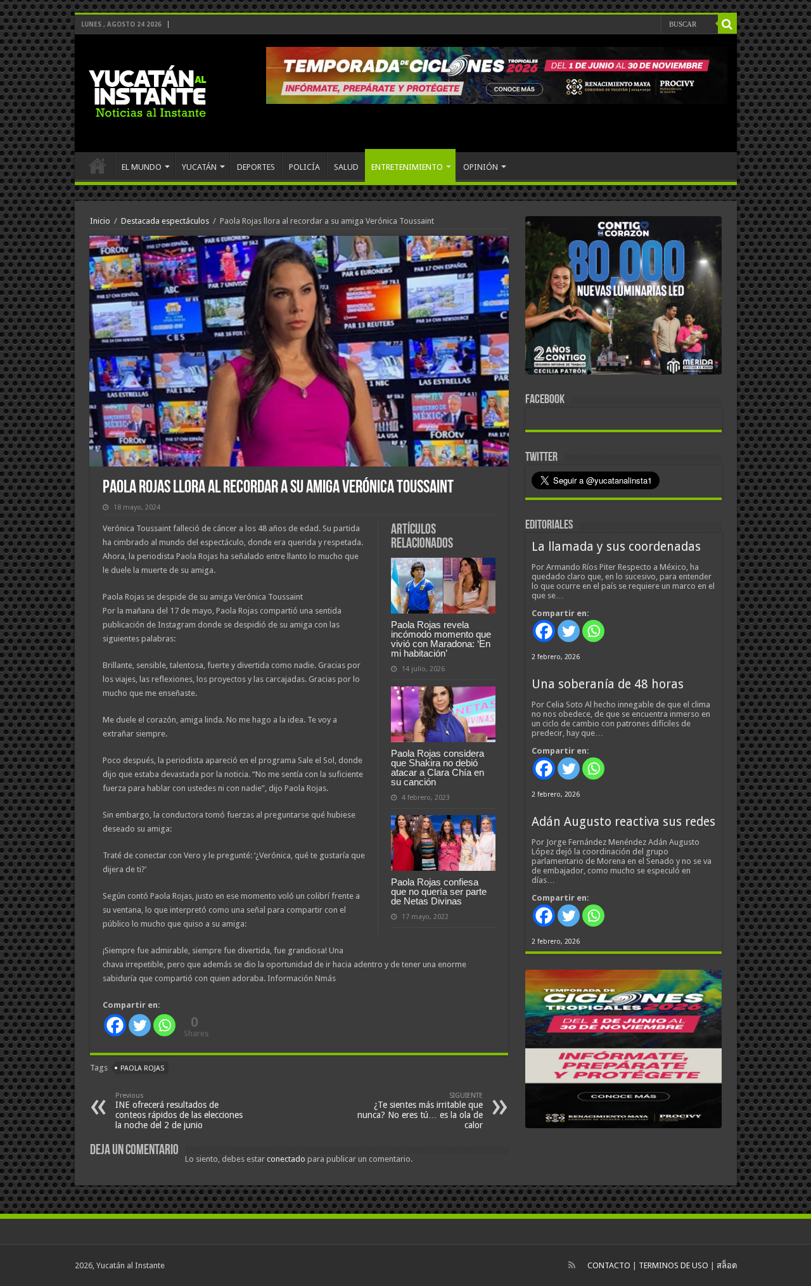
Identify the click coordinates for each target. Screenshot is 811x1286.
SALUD (346, 167)
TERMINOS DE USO (673, 1265)
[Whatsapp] (164, 1025)
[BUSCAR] (727, 24)
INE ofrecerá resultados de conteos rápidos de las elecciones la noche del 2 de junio (179, 1110)
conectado (286, 1159)
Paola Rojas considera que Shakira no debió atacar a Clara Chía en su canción (437, 767)
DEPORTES (256, 167)
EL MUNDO (142, 167)
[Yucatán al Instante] (147, 90)
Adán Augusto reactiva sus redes (623, 821)
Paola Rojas (142, 1068)
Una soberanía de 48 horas (608, 684)
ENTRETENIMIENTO (407, 167)
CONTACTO (608, 1265)
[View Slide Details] (623, 298)
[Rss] (572, 1265)
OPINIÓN (480, 167)
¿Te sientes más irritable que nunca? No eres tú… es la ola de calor (420, 1110)
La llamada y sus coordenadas (616, 546)
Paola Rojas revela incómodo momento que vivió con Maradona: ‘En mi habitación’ (441, 639)
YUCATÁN (199, 167)
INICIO (97, 165)
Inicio (100, 221)
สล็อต (727, 1265)
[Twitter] (140, 1025)
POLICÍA (304, 167)
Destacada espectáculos (165, 221)
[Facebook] (115, 1025)
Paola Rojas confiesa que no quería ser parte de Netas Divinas (439, 891)
